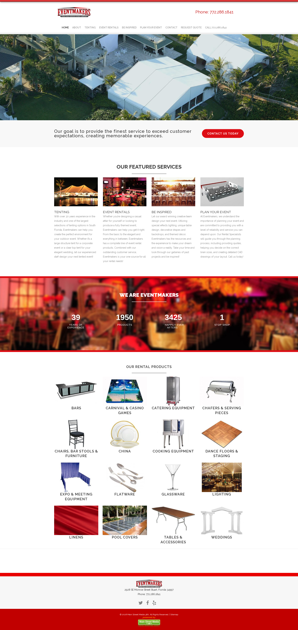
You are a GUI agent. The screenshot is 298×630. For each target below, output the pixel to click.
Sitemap (174, 614)
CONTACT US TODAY (223, 133)
